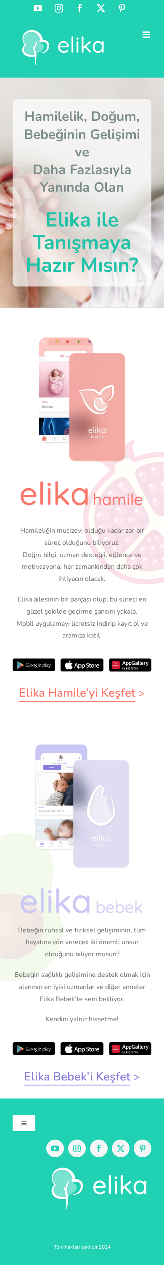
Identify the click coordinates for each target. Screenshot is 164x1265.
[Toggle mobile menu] (147, 34)
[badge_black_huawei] (130, 661)
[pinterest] (142, 1148)
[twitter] (121, 1148)
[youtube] (55, 1148)
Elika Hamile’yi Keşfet (77, 693)
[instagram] (77, 1148)
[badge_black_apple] (82, 661)
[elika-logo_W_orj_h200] (95, 1167)
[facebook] (99, 1148)
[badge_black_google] (34, 661)
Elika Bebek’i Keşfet (77, 1077)
